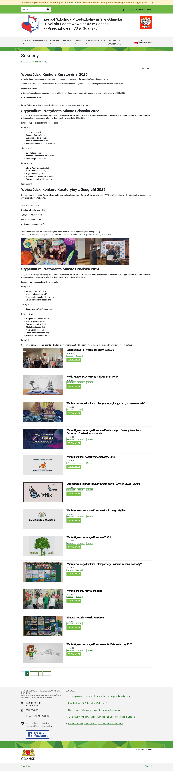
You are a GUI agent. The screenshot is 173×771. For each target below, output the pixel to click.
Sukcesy (79, 356)
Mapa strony (25, 766)
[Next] (49, 673)
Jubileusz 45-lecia (95, 40)
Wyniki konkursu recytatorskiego (84, 590)
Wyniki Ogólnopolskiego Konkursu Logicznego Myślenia (96, 510)
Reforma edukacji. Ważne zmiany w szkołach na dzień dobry (95, 724)
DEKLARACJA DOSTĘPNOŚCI (114, 42)
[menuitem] (26, 42)
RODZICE (67, 40)
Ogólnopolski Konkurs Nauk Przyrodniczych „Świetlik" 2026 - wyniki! (103, 483)
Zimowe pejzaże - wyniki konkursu (85, 617)
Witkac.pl (148, 766)
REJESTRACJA (131, 10)
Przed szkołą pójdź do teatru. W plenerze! (87, 703)
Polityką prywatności (75, 3)
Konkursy (70, 356)
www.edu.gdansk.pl (144, 749)
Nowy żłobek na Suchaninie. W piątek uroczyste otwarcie (94, 710)
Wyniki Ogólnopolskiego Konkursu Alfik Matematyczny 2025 (99, 644)
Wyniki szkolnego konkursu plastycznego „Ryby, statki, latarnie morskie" (105, 403)
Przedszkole (40, 40)
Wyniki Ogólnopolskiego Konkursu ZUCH (88, 537)
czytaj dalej (74, 360)
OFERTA (78, 40)
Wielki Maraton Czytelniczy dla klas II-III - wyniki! (92, 376)
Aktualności (71, 383)
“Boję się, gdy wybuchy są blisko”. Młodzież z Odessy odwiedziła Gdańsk (101, 717)
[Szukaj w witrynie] (48, 9)
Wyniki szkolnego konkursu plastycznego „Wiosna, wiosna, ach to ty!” (104, 564)
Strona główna (26, 62)
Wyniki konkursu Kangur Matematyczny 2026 (90, 456)
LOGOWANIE (146, 10)
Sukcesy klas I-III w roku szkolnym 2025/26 (90, 349)
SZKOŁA (26, 40)
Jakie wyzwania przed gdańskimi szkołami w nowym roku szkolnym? (99, 696)
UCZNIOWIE (54, 40)
